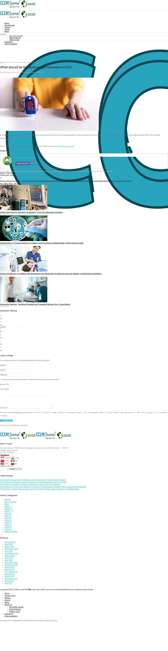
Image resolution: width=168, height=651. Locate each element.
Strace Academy (11, 44)
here (55, 620)
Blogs (7, 31)
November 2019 (11, 565)
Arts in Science (11, 502)
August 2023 (10, 556)
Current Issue (10, 25)
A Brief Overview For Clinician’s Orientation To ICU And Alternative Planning (31, 212)
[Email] (32, 163)
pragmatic (109, 171)
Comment (3, 408)
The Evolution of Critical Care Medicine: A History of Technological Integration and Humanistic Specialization (43, 487)
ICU (12, 171)
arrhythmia (7, 171)
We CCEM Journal (16, 607)
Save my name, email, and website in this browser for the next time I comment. (31, 380)
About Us (8, 605)
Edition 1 (8, 506)
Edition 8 (8, 527)
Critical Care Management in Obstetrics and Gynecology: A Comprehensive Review (33, 480)
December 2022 (11, 563)
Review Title (4, 384)
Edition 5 (8, 520)
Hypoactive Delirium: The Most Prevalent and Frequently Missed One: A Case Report (35, 304)
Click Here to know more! (65, 146)
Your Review (4, 389)
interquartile (34, 171)
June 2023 (9, 558)
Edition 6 (8, 522)
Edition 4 (8, 518)
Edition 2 (8, 513)
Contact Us (9, 42)
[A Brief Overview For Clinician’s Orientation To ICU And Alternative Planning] (23, 210)
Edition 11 (9, 511)
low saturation (43, 171)
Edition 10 (9, 509)
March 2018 (9, 576)
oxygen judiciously (85, 171)
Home (7, 23)
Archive (7, 27)
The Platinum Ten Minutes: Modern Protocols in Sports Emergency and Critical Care (33, 482)
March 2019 (9, 569)
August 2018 (10, 574)
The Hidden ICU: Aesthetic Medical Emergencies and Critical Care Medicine (30, 484)
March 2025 (9, 547)
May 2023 (9, 560)
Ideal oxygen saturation (22, 171)
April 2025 (9, 544)
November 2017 (11, 579)
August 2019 (10, 567)
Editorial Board (15, 38)
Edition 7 (8, 525)
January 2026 (10, 542)
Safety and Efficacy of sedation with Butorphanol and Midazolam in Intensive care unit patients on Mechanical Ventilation (50, 274)
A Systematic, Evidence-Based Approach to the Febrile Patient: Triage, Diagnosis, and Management (39, 489)
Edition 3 (8, 516)
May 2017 (9, 583)
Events (7, 29)
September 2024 (11, 549)
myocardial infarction (71, 171)
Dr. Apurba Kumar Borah (8, 72)
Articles (8, 500)
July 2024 (8, 551)
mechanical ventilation (56, 171)
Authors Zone (14, 40)
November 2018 (11, 572)
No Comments (30, 72)
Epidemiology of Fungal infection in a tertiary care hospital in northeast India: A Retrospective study (41, 243)
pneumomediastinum (99, 171)
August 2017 (10, 581)
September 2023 (11, 554)
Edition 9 (8, 529)
